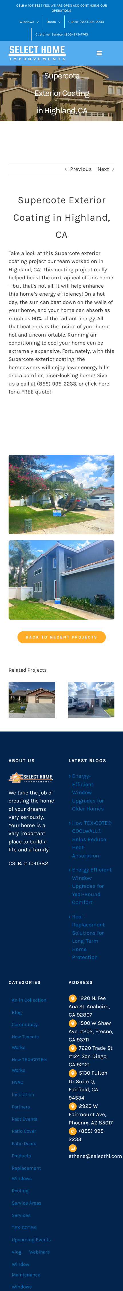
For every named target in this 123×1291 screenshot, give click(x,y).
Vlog (16, 1252)
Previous (81, 169)
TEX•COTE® (24, 1227)
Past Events (24, 1119)
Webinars (39, 1252)
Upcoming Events (31, 1239)
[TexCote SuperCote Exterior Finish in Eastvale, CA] (32, 700)
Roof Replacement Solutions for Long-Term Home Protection (88, 937)
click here (97, 384)
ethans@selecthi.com (95, 1156)
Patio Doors (24, 1143)
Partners (21, 1107)
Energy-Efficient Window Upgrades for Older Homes (88, 792)
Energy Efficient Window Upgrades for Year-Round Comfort (92, 886)
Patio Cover (24, 1131)
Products (21, 1155)
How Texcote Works (25, 1042)
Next (103, 169)
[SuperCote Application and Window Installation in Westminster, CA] (91, 700)
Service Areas (26, 1203)
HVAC (17, 1082)
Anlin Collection (29, 1000)
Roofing (20, 1190)
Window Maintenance (26, 1269)
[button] (13, 700)
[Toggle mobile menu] (100, 53)
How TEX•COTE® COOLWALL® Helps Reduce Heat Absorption (92, 839)
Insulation (23, 1094)
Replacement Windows (26, 1173)
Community (24, 1024)
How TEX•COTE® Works (29, 1065)
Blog (17, 1012)
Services (21, 1215)
